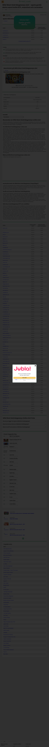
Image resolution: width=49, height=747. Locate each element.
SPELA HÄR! (24, 377)
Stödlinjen (16, 379)
